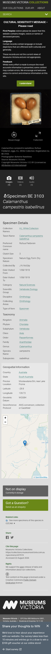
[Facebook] (7, 538)
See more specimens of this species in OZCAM (24, 521)
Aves (21, 333)
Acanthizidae (25, 342)
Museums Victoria (25, 2)
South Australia (26, 377)
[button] (25, 14)
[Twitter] (12, 538)
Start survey (12, 649)
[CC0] (7, 574)
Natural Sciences (27, 285)
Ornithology (24, 297)
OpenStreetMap (41, 477)
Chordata (23, 324)
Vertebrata (24, 329)
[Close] (47, 626)
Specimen (24, 309)
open (22, 567)
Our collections (13, 8)
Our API (29, 8)
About (41, 8)
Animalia (23, 320)
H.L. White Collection (29, 228)
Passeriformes (26, 338)
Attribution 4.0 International (13, 165)
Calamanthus (25, 347)
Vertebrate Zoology (28, 289)
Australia (23, 372)
